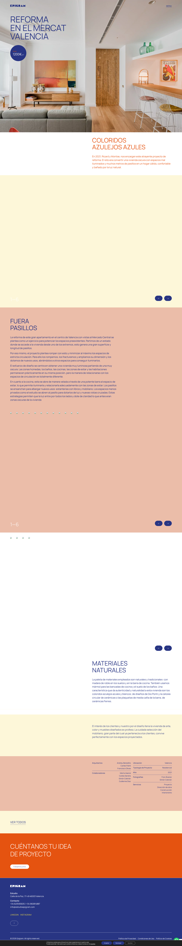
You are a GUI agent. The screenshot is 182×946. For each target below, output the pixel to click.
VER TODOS (18, 822)
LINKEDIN (14, 914)
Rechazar (118, 943)
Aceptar (106, 943)
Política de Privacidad (127, 938)
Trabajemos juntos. (19, 867)
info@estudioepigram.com (22, 907)
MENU (169, 6)
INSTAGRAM (25, 914)
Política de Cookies (164, 938)
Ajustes (130, 943)
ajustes (93, 944)
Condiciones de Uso (146, 938)
